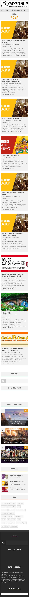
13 (10, 122)
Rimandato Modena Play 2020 (16, 488)
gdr (19, 506)
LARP (13, 519)
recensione (5, 526)
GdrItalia (4, 510)
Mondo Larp (5, 46)
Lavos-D (12, 489)
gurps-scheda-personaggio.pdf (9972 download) (13, 579)
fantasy (4, 506)
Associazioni (5, 317)
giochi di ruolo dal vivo (8, 513)
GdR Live (11, 510)
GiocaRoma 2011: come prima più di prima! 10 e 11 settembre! (13, 349)
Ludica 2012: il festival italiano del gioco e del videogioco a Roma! (13, 275)
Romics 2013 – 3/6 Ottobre (10, 156)
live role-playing (21, 523)
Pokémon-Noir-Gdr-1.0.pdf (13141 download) (12, 576)
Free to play (12, 506)
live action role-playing (8, 523)
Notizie (14, 157)
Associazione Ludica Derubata (17, 10)
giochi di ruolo (21, 510)
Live (19, 519)
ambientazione (6, 503)
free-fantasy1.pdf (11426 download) (10, 577)
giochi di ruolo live (7, 516)
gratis (3, 519)
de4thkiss (5, 278)
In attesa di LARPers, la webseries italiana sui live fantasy (12, 234)
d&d (14, 503)
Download (20, 503)
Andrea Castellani (7, 44)
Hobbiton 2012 (6, 313)
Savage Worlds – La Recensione (16, 475)
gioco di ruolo (18, 516)
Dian (4, 83)
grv (8, 519)
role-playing (14, 526)
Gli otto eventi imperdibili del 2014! (13, 118)
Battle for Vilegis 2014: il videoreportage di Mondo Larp (11, 81)
